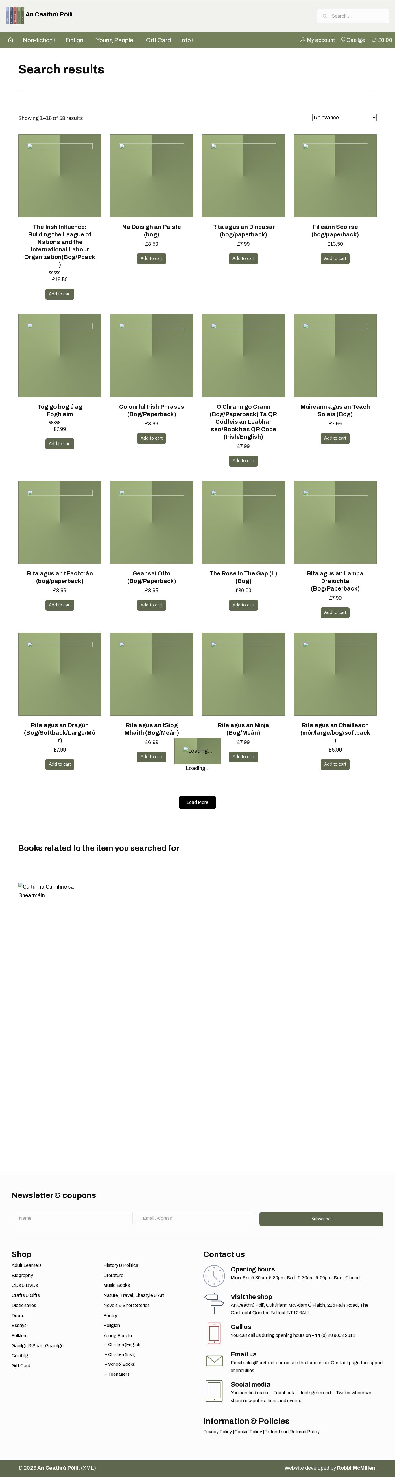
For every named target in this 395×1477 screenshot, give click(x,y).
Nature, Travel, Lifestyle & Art (133, 1295)
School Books (121, 1364)
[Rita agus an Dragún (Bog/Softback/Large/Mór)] (59, 674)
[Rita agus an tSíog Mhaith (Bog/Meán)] (151, 674)
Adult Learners (27, 1265)
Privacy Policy (217, 1431)
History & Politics (120, 1265)
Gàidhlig (20, 1355)
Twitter (343, 1392)
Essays (19, 1325)
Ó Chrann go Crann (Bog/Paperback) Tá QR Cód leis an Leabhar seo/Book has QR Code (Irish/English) (243, 422)
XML (88, 1468)
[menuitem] (318, 40)
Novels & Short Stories (126, 1305)
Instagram (311, 1392)
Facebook (283, 1392)
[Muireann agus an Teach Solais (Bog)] (335, 355)
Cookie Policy (248, 1431)
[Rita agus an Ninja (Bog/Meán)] (243, 674)
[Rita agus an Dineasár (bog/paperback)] (243, 175)
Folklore (20, 1335)
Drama (18, 1315)
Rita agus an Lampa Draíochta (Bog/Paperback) (335, 581)
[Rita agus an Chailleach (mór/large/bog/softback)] (335, 674)
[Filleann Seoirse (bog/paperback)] (335, 175)
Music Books (116, 1285)
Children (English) (125, 1344)
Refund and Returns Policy (292, 1431)
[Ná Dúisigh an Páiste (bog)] (151, 175)
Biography (22, 1275)
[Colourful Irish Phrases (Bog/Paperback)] (151, 355)
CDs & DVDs (25, 1285)
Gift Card (21, 1365)
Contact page (345, 1362)
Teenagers (119, 1374)
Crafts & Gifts (26, 1295)
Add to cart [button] (60, 294)
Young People (117, 1335)
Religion (111, 1325)
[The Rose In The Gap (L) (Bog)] (243, 522)
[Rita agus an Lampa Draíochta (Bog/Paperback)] (335, 522)
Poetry (110, 1315)
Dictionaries (24, 1305)
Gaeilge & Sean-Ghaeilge (38, 1345)
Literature (113, 1275)
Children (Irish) (122, 1354)
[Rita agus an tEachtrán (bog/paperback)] (59, 522)
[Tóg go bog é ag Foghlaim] (59, 355)
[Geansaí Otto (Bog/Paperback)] (151, 522)
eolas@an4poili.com (264, 1362)
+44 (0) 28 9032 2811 (333, 1335)
